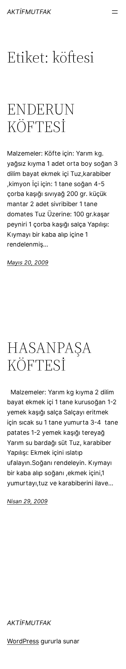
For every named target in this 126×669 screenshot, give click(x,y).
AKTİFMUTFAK (29, 11)
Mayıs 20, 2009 (27, 262)
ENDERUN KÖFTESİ (41, 118)
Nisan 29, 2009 (27, 501)
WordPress (23, 641)
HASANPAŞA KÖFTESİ (49, 356)
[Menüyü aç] (115, 12)
